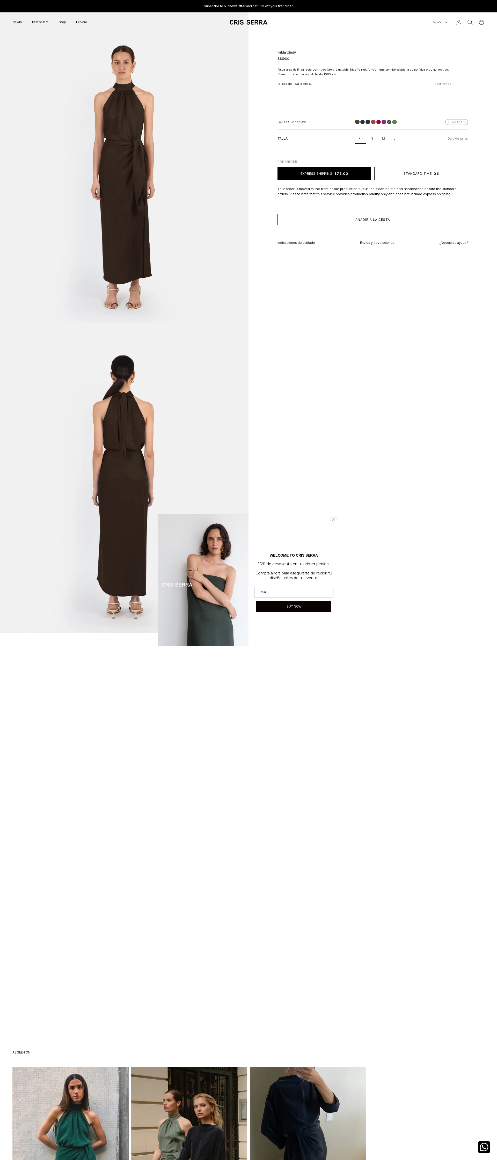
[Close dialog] (333, 520)
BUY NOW (294, 606)
